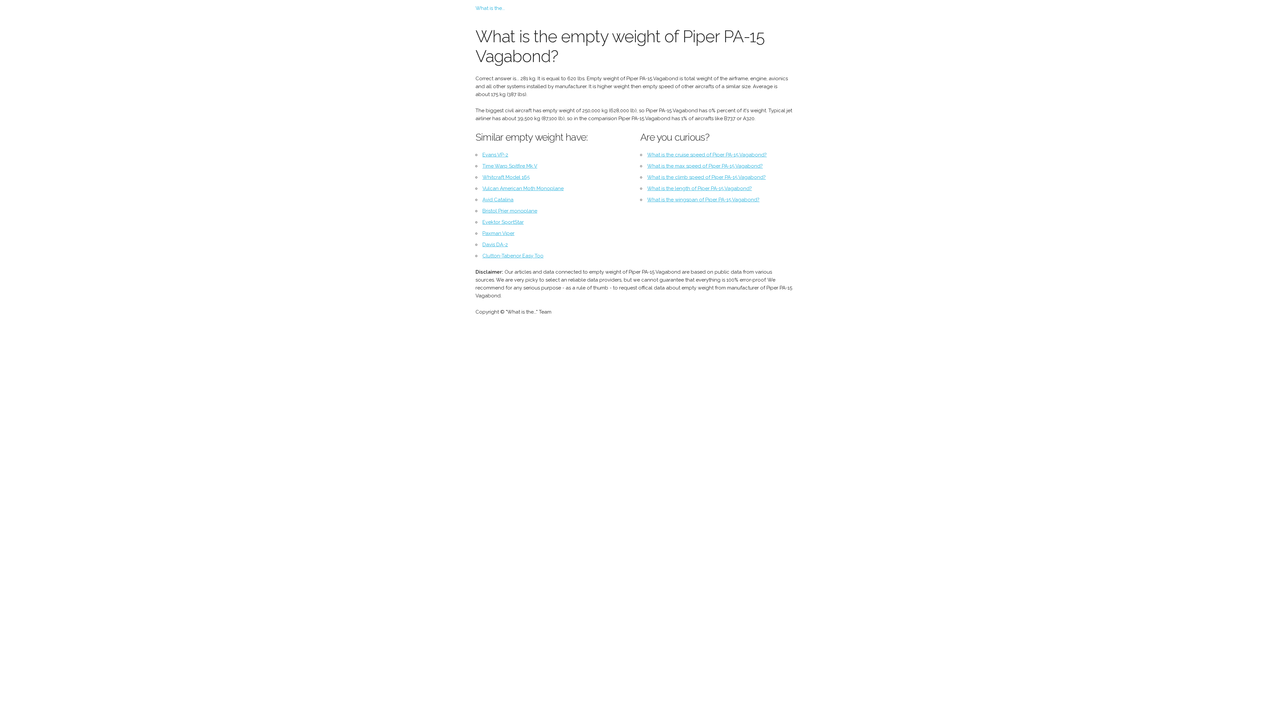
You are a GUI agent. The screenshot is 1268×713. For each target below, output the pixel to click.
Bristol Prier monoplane (509, 211)
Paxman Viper (498, 233)
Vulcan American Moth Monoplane (523, 188)
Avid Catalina (497, 200)
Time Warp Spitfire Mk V (509, 166)
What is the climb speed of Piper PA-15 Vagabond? (706, 177)
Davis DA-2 (495, 245)
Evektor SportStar (503, 222)
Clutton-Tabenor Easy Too (513, 256)
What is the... (490, 8)
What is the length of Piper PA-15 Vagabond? (699, 188)
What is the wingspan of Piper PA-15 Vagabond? (703, 200)
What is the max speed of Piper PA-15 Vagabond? (705, 166)
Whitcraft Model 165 (506, 177)
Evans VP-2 (495, 155)
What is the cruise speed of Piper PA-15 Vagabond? (707, 155)
